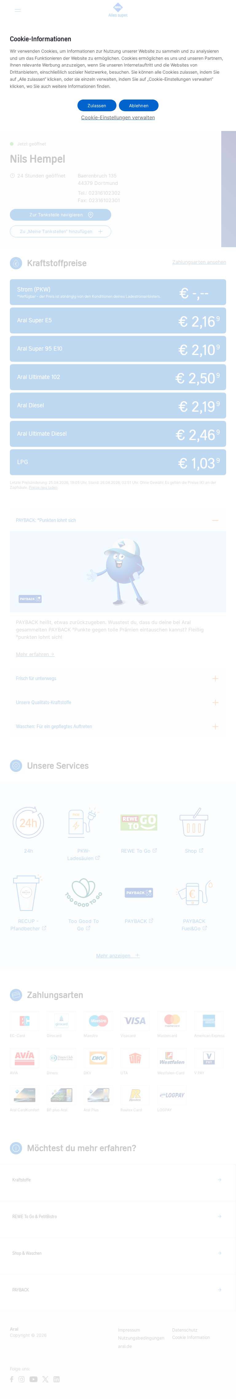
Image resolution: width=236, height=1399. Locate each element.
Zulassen (97, 105)
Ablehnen (139, 105)
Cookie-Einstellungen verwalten (118, 117)
